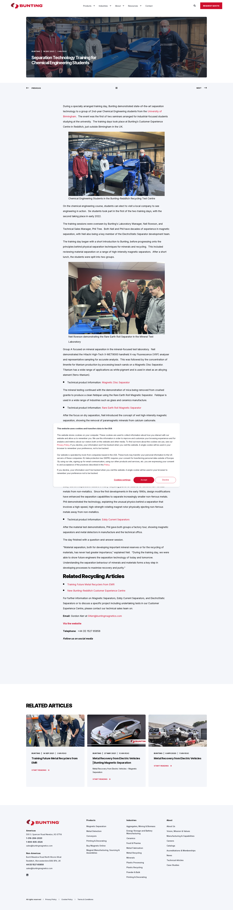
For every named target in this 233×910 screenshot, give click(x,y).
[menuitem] (94, 6)
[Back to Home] (27, 6)
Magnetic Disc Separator (116, 382)
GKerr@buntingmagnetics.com (105, 616)
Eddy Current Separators (115, 519)
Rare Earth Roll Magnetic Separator (121, 407)
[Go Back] (116, 88)
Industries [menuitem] (131, 820)
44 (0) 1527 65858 (35, 864)
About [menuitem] (169, 820)
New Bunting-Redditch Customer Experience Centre (96, 590)
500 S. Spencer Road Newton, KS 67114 (44, 834)
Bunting (36, 51)
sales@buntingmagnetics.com (39, 846)
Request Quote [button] (211, 6)
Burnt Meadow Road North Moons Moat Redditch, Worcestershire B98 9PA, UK (43, 859)
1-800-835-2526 (34, 842)
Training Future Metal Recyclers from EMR (90, 584)
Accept (144, 480)
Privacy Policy (63, 445)
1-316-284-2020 (34, 838)
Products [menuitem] (90, 820)
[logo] (43, 822)
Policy (106, 465)
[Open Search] (195, 5)
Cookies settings (122, 480)
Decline (165, 480)
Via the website (72, 623)
